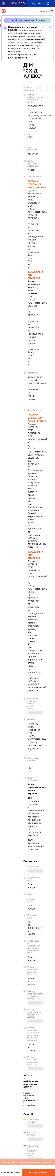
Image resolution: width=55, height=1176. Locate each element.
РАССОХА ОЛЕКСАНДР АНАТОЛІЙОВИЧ (30, 184)
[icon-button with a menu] (52, 11)
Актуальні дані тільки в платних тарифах (27, 1162)
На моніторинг (39, 1172)
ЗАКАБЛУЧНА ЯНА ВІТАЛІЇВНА (30, 275)
